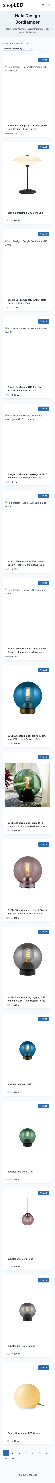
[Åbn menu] (49, 5)
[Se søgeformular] (43, 5)
